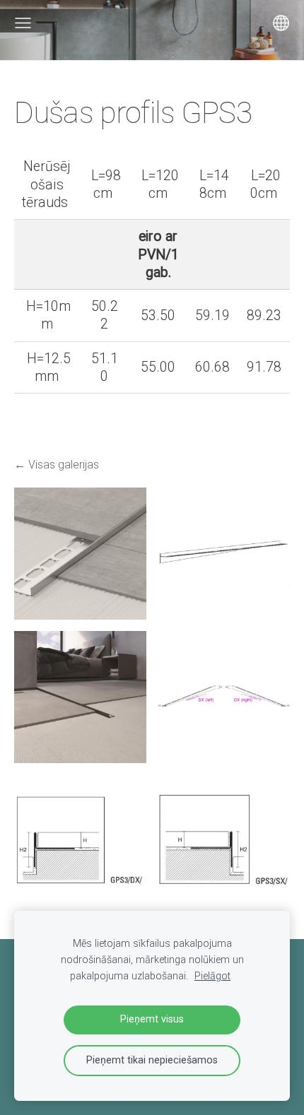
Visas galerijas (63, 464)
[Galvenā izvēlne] (23, 23)
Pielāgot (212, 976)
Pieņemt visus (152, 1019)
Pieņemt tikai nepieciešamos (152, 1060)
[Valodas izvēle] (281, 23)
